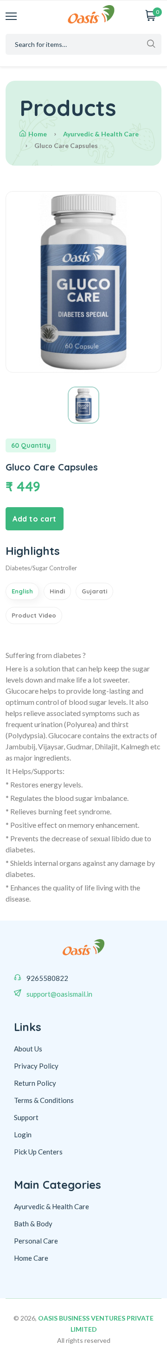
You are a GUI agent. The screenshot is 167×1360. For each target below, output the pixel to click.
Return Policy (35, 1083)
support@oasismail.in (59, 994)
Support (26, 1117)
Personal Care (36, 1241)
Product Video (34, 615)
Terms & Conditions (44, 1100)
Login (23, 1134)
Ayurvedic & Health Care (101, 134)
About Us (28, 1048)
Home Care (31, 1258)
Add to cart (35, 518)
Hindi (57, 591)
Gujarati (94, 591)
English (22, 591)
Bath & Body (33, 1223)
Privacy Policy (36, 1066)
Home (37, 134)
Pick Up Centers (38, 1151)
